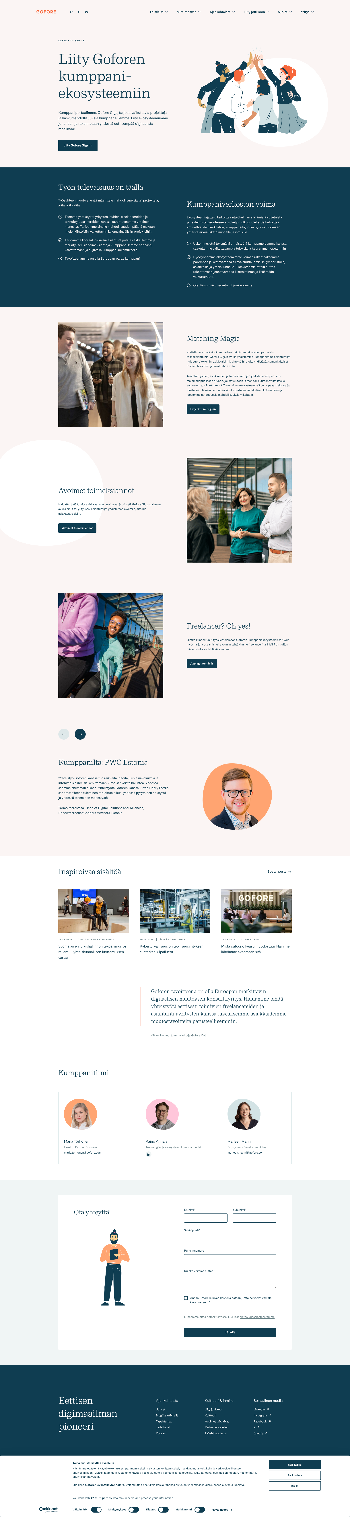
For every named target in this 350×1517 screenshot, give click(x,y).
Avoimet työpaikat (217, 1421)
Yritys (305, 12)
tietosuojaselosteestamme (257, 1317)
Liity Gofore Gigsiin (78, 145)
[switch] (134, 1510)
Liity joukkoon (254, 12)
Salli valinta (294, 1475)
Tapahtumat (164, 1421)
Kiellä (294, 1485)
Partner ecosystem (217, 1427)
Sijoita (283, 12)
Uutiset (160, 1409)
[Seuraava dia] (80, 734)
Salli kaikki (295, 1464)
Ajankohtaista (220, 12)
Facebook (260, 1421)
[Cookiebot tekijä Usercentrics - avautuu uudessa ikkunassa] (48, 1510)
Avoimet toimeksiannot (77, 528)
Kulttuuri (210, 1415)
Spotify (259, 1433)
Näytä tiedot (220, 1509)
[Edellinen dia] (63, 734)
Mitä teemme (186, 12)
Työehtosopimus (216, 1433)
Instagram (261, 1415)
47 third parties (101, 1498)
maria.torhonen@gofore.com (83, 1152)
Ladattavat (163, 1427)
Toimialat (156, 12)
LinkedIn (260, 1409)
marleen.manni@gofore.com (246, 1152)
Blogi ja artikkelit (167, 1415)
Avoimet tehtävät (201, 663)
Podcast (161, 1433)
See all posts (277, 872)
